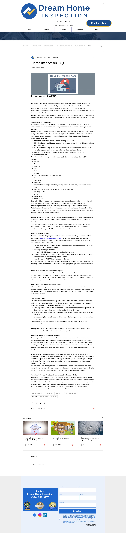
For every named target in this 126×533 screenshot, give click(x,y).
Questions (53, 396)
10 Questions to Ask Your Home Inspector (61, 439)
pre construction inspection (64, 45)
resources (25, 45)
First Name (62, 487)
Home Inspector (49, 393)
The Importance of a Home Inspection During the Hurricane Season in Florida (89, 439)
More (89, 45)
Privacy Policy (92, 525)
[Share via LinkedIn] (40, 403)
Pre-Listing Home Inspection (40, 396)
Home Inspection (37, 393)
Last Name (79, 487)
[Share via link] (45, 403)
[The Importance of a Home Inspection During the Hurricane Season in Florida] (90, 428)
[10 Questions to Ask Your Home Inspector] (63, 428)
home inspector (48, 45)
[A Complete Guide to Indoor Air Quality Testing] (35, 428)
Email (60, 494)
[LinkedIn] (45, 515)
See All (101, 417)
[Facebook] (35, 515)
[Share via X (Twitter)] (36, 403)
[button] (104, 4)
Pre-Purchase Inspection (70, 393)
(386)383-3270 (63, 21)
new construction (80, 45)
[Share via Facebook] (32, 403)
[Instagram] (40, 515)
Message (61, 502)
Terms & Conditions (91, 524)
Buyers (58, 393)
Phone (81, 494)
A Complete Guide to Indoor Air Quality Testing (34, 439)
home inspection (36, 45)
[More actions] (94, 58)
